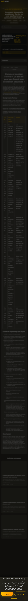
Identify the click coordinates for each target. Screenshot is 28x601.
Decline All (14, 598)
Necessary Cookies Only (21, 593)
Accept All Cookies (7, 593)
